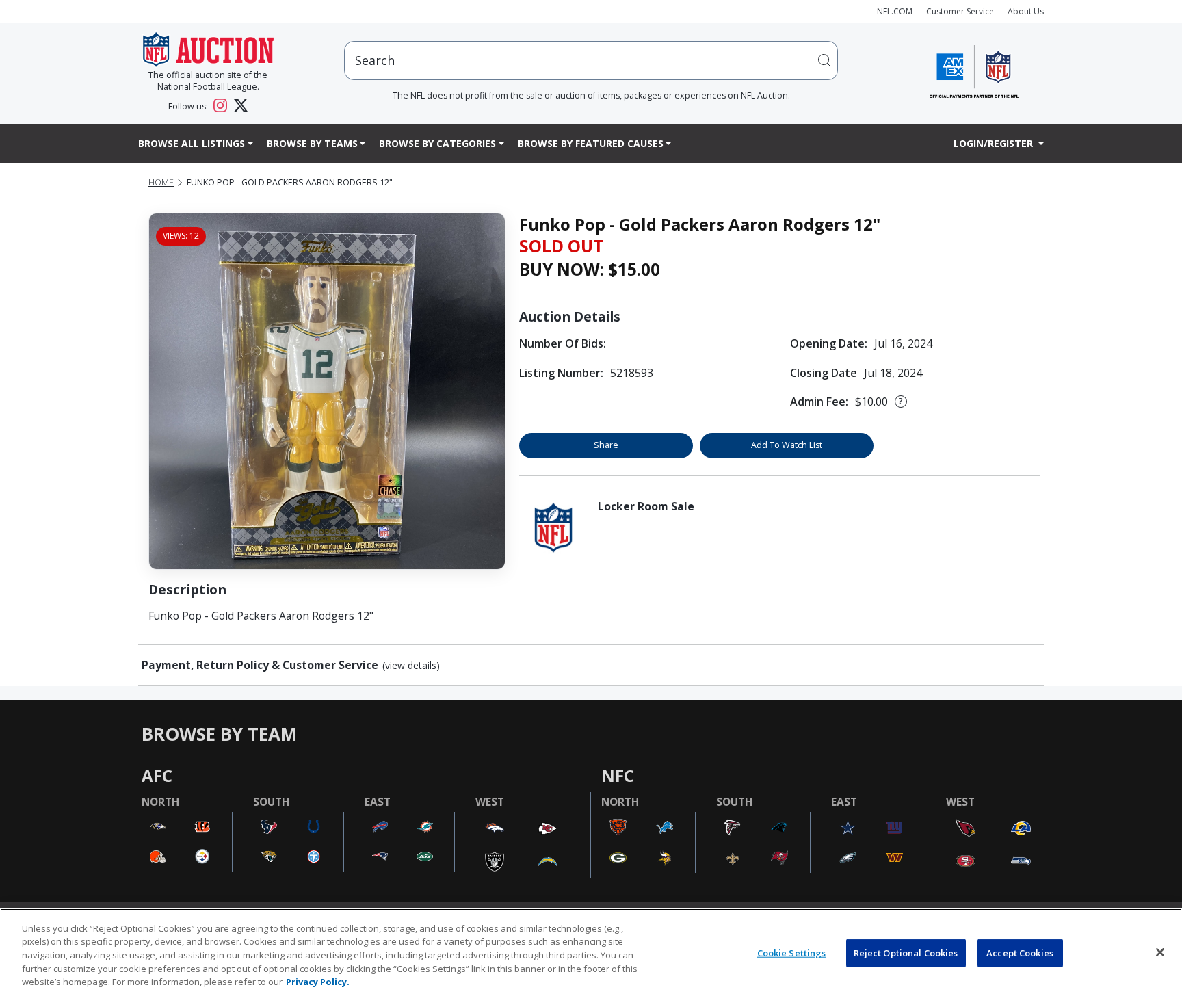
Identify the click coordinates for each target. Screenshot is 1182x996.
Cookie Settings (791, 953)
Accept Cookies (1019, 953)
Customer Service (960, 11)
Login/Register (995, 143)
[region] (591, 952)
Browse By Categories (437, 143)
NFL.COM (894, 11)
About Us (1026, 11)
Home (161, 182)
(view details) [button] (411, 665)
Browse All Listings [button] (191, 143)
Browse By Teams (312, 143)
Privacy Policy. (318, 981)
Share (606, 445)
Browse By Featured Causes (591, 143)
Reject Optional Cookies (906, 953)
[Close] (1160, 952)
